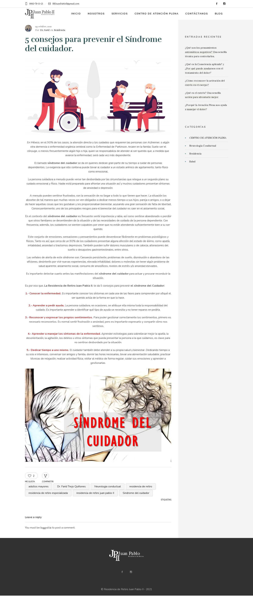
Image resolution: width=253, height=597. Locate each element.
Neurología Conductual (202, 145)
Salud (192, 161)
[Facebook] (216, 4)
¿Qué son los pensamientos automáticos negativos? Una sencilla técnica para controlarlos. (206, 52)
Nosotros (96, 13)
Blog (219, 13)
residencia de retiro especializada (48, 493)
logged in (45, 527)
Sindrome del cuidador (136, 493)
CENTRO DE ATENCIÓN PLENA (207, 137)
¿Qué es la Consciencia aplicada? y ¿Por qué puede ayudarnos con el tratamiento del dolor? (204, 68)
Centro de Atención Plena (156, 13)
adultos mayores (39, 486)
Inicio (76, 13)
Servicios (120, 13)
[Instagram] (224, 4)
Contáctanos (196, 13)
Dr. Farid (44, 30)
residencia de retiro (140, 486)
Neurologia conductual (107, 486)
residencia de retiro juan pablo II (95, 493)
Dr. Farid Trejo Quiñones (71, 486)
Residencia (195, 153)
